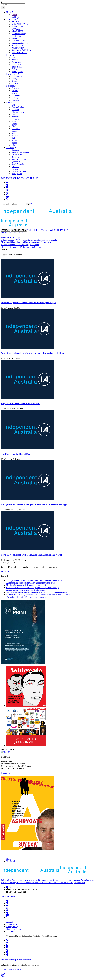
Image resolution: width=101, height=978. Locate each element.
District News (17, 155)
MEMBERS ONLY (20, 24)
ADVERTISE (17, 31)
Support (16, 960)
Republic (15, 157)
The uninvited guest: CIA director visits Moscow (21, 247)
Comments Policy (19, 33)
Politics (9, 55)
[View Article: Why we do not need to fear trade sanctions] (27, 398)
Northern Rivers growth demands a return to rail (26, 585)
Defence (15, 69)
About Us (10, 922)
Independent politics (20, 43)
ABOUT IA (11, 19)
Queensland (16, 162)
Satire (14, 138)
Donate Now (6, 773)
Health (14, 131)
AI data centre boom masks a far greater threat (20, 244)
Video (14, 140)
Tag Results (11, 861)
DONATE (16, 29)
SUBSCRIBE (17, 26)
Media (14, 93)
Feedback (16, 38)
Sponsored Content (19, 52)
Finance (15, 90)
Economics (16, 64)
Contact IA (16, 36)
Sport (14, 133)
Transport (15, 100)
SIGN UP (5, 571)
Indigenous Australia (20, 152)
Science (15, 81)
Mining (15, 98)
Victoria (15, 169)
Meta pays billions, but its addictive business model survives (26, 242)
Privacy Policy (18, 48)
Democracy (16, 62)
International (17, 67)
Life (8, 102)
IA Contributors (18, 41)
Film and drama (18, 112)
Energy (15, 79)
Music (14, 121)
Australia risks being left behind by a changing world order (30, 583)
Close (3, 969)
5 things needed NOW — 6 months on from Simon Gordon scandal (29, 240)
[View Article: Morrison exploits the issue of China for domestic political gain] (27, 297)
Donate (13, 896)
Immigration (17, 174)
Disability (16, 126)
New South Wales (19, 159)
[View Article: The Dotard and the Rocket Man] (27, 449)
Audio (14, 143)
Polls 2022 (16, 60)
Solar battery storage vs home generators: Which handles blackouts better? (37, 592)
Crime (14, 124)
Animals (15, 117)
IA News (15, 17)
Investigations (17, 71)
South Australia (18, 164)
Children (15, 119)
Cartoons (15, 109)
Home (9, 12)
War (13, 145)
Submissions (11, 924)
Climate (15, 83)
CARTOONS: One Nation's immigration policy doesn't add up (32, 587)
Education (16, 128)
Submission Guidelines (21, 50)
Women (15, 136)
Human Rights (18, 107)
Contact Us (13, 887)
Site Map (10, 931)
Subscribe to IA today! (10, 237)
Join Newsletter (18, 45)
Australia (10, 147)
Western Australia (19, 171)
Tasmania (15, 166)
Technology (16, 95)
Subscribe (5, 896)
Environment (12, 74)
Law (13, 114)
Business (10, 86)
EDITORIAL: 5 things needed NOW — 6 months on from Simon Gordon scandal (40, 595)
